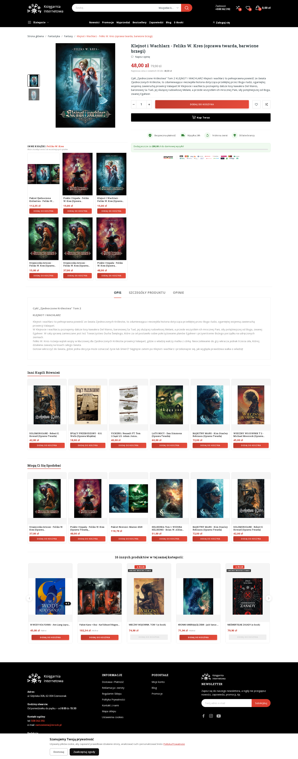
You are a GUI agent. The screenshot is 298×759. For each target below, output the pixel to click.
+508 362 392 (222, 9)
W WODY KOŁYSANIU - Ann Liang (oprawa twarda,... (50, 624)
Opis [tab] (117, 292)
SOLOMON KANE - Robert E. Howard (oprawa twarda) (44, 434)
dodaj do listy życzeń (256, 104)
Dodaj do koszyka (43, 211)
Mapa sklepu (109, 711)
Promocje (157, 693)
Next (269, 598)
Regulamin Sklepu (112, 693)
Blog (154, 687)
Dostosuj (58, 751)
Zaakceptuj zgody (84, 751)
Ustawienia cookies (112, 717)
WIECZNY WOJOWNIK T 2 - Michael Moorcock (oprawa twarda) (248, 434)
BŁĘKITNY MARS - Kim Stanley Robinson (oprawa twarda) (210, 434)
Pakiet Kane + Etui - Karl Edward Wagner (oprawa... (100, 624)
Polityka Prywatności (113, 699)
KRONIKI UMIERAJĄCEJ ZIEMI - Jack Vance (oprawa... (198, 624)
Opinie (178, 292)
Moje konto (158, 682)
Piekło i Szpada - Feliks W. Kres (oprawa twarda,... (76, 200)
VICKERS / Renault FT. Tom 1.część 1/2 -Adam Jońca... (126, 434)
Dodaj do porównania (266, 104)
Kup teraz (203, 117)
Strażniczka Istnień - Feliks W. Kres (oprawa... (42, 264)
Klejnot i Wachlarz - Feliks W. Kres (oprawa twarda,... (109, 200)
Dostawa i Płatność (113, 682)
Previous (29, 598)
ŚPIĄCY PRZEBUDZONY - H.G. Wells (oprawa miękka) (86, 434)
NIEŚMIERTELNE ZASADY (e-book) (243, 624)
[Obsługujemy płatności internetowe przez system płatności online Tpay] (201, 157)
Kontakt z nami (110, 705)
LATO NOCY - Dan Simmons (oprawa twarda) (167, 434)
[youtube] (219, 716)
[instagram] (211, 716)
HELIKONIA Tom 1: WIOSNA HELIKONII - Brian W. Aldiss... (168, 528)
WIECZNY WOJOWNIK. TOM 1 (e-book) (147, 624)
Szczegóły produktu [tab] (147, 292)
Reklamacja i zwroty (113, 687)
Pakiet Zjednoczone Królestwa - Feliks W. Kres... (41, 200)
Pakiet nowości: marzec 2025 (126, 527)
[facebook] (203, 716)
